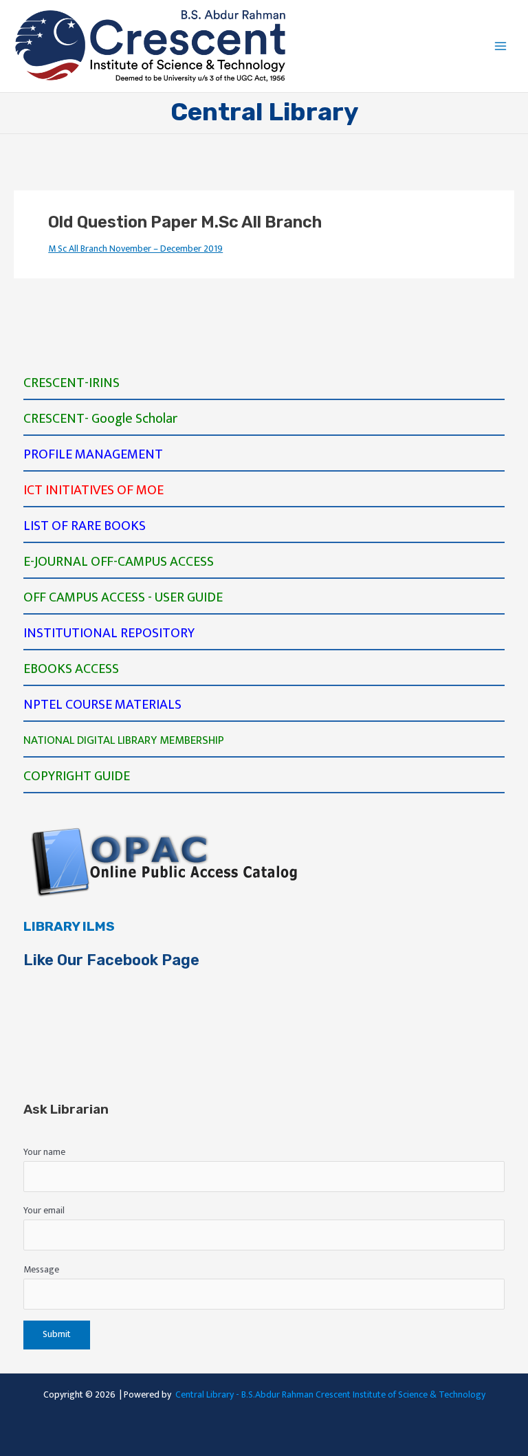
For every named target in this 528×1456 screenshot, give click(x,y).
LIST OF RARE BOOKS (84, 526)
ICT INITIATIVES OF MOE (93, 490)
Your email (44, 1210)
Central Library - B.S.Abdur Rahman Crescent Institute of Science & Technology (330, 1394)
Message (41, 1269)
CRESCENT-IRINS (71, 383)
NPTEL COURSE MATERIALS (102, 704)
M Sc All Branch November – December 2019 (135, 248)
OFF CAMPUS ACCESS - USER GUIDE (123, 597)
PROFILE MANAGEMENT (93, 454)
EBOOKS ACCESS (71, 669)
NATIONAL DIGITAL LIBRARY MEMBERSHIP (123, 740)
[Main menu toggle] (501, 46)
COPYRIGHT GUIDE (76, 776)
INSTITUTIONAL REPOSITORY (109, 633)
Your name (44, 1152)
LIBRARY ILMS (69, 926)
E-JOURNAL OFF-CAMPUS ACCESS (118, 561)
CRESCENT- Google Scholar (100, 418)
